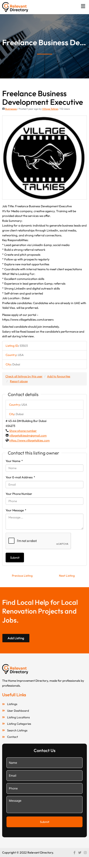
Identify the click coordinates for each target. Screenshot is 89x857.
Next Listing (67, 576)
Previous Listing (22, 576)
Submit (14, 558)
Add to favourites (58, 376)
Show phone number (23, 431)
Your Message (16, 510)
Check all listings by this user (24, 376)
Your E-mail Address (20, 477)
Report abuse (19, 381)
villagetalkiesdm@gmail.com (28, 435)
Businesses (11, 108)
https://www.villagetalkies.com (29, 440)
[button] (83, 6)
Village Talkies (50, 108)
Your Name (14, 461)
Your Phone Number (19, 494)
